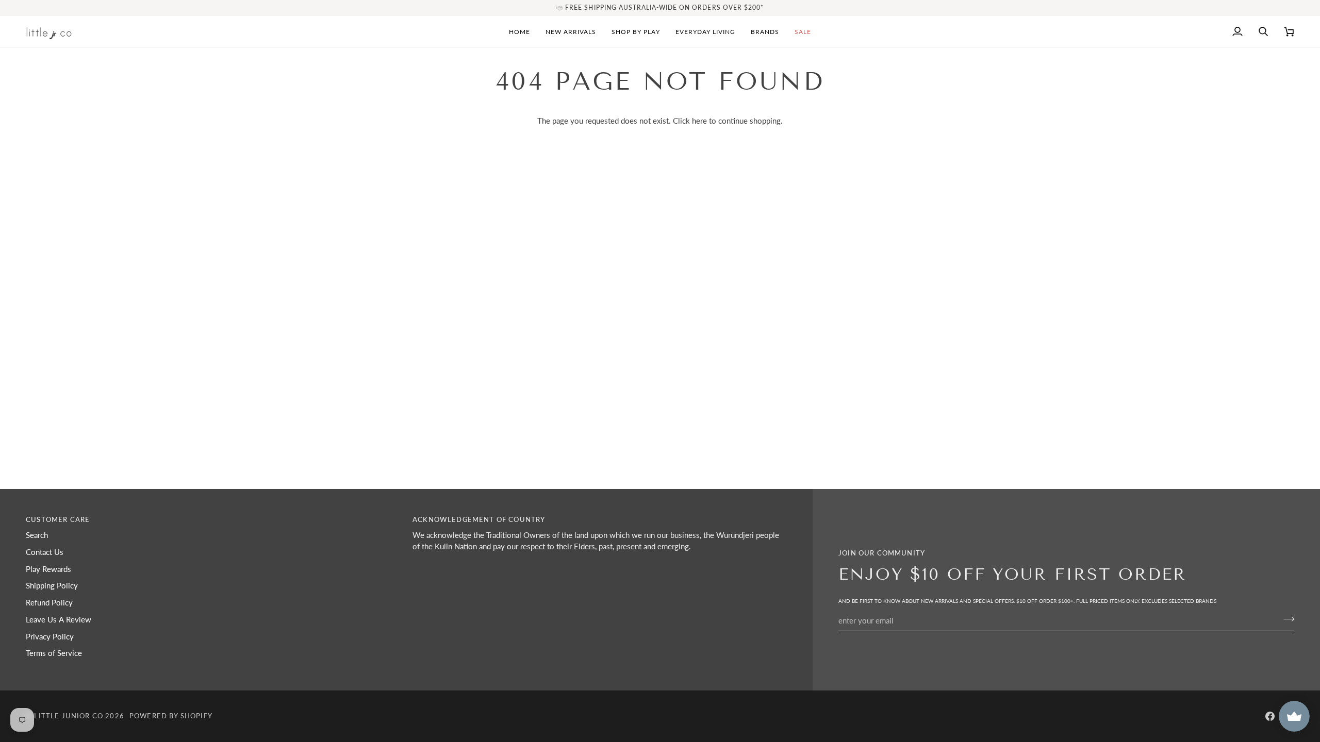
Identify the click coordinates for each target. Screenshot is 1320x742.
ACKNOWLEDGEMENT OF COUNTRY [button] (478, 519)
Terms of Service (54, 653)
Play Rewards (48, 569)
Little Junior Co (68, 716)
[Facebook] (1270, 716)
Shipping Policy (52, 585)
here (699, 120)
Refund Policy (49, 602)
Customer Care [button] (58, 519)
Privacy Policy (50, 636)
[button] (635, 31)
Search (37, 535)
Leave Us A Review (58, 619)
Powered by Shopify (170, 716)
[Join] (1285, 619)
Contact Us (44, 552)
